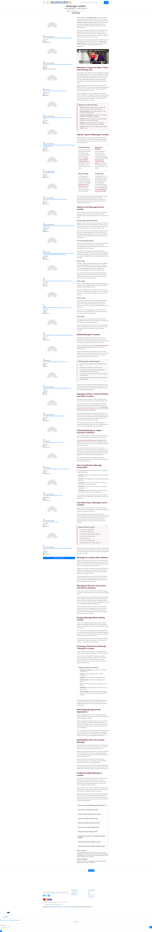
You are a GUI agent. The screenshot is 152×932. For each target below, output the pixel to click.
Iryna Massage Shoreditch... (49, 172)
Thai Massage (73, 893)
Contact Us (90, 894)
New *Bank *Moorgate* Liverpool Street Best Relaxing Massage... (58, 37)
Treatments (75, 921)
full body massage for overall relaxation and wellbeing (90, 440)
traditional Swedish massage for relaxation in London (83, 159)
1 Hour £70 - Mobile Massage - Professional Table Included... (57, 468)
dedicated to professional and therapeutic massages (61, 906)
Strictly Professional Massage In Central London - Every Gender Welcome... (57, 308)
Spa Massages (16, 920)
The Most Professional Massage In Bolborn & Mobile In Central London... (57, 389)
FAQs (89, 893)
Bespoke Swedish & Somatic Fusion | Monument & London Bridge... (58, 64)
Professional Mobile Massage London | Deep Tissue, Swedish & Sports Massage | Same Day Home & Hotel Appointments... (59, 254)
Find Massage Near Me (6, 920)
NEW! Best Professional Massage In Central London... (55, 90)
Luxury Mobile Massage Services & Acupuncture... (54, 415)
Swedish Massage (74, 894)
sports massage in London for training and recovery (84, 184)
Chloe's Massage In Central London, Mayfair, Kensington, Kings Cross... (57, 549)
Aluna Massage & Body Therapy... (50, 522)
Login (8, 912)
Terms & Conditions (91, 896)
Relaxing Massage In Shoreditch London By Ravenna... (55, 199)
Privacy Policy (90, 897)
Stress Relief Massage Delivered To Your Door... (54, 442)
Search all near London (59, 558)
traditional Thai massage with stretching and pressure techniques (101, 189)
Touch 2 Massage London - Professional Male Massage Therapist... (58, 335)
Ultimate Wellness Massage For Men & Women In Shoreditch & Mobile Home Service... (58, 226)
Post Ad (92, 870)
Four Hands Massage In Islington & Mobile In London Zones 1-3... (57, 281)
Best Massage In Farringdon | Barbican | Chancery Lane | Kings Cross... (57, 118)
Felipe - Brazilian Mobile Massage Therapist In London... (55, 361)
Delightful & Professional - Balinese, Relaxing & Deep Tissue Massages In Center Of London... (59, 145)
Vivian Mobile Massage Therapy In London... (53, 495)
